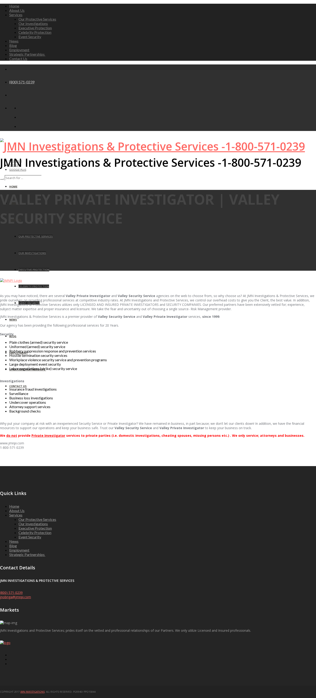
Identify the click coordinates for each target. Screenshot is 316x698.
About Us (17, 10)
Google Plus (17, 169)
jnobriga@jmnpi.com (15, 597)
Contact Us (18, 58)
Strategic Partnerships (27, 54)
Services (15, 14)
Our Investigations (33, 23)
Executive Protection (35, 28)
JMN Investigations (32, 691)
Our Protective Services (37, 19)
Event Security (30, 36)
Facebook (15, 161)
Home (14, 6)
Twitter (14, 165)
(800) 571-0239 (21, 82)
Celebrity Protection (35, 32)
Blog (13, 45)
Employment (19, 50)
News (14, 41)
